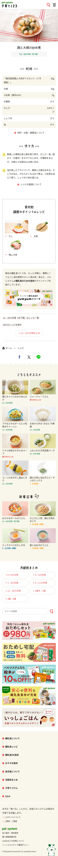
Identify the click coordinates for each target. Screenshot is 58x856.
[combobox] (29, 611)
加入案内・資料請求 (10, 833)
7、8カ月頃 (12, 583)
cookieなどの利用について (13, 841)
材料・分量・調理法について (30, 133)
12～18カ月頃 (14, 591)
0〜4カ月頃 (12, 575)
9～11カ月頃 (41, 583)
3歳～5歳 (11, 599)
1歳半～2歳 (40, 591)
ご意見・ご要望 (10, 821)
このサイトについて (12, 817)
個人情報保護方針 (9, 837)
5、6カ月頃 (40, 575)
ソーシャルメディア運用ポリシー (15, 845)
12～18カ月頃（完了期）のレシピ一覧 (21, 318)
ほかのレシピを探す (12, 325)
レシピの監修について (31, 184)
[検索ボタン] (52, 611)
